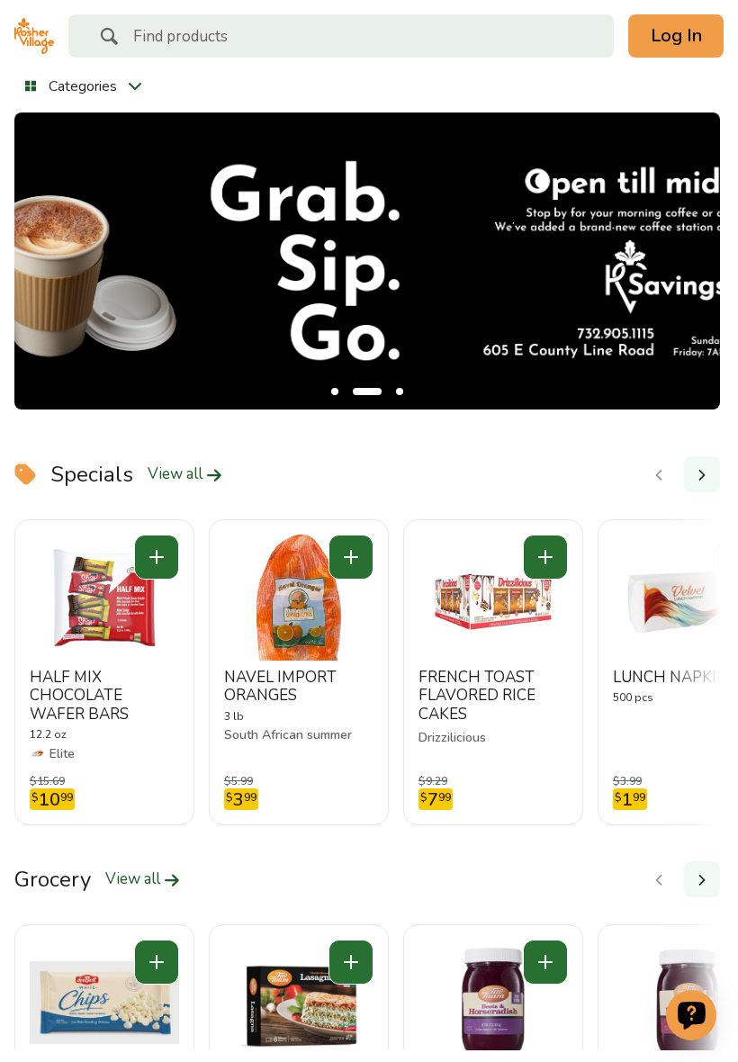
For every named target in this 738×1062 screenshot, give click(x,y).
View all (177, 474)
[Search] (109, 39)
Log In (676, 35)
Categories (83, 86)
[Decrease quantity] (156, 557)
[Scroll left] (659, 474)
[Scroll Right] (702, 474)
